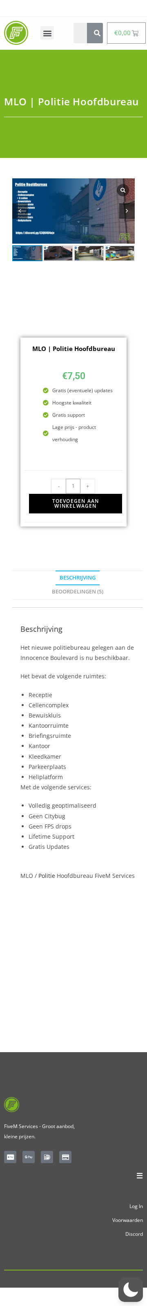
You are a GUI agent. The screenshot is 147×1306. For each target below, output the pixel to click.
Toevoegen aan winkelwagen (75, 503)
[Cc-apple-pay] (10, 1157)
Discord (134, 1233)
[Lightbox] (123, 190)
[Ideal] (47, 1157)
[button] (47, 33)
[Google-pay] (28, 1157)
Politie (46, 876)
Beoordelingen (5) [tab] (77, 591)
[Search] (97, 33)
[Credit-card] (65, 1157)
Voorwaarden (127, 1220)
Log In (136, 1206)
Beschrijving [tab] (78, 577)
